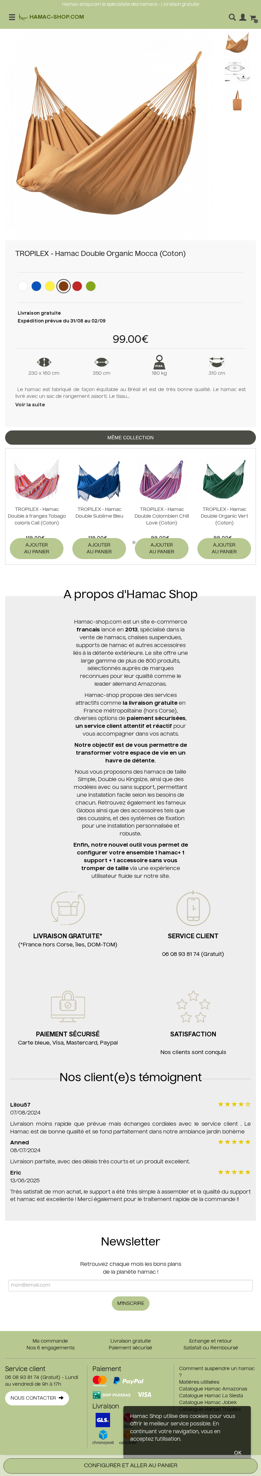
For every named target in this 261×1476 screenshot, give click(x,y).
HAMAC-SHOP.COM (56, 17)
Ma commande (50, 1341)
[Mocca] (63, 286)
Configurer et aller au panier (130, 1466)
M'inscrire (130, 1303)
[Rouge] (77, 286)
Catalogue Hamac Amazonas (213, 1389)
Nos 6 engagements (50, 1348)
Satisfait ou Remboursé (211, 1348)
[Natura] (23, 286)
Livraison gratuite (130, 1341)
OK (238, 1453)
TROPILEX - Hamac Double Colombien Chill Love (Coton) (162, 516)
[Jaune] (50, 286)
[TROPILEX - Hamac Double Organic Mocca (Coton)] (109, 134)
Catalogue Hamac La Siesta (211, 1396)
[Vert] (91, 286)
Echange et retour (210, 1341)
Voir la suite (30, 405)
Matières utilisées (199, 1382)
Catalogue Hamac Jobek (208, 1402)
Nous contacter (35, 1398)
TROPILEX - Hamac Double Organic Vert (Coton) (224, 516)
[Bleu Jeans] (36, 286)
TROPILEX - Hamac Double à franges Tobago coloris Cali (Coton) (37, 516)
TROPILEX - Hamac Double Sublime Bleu (99, 513)
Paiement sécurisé (130, 1348)
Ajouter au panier (36, 548)
